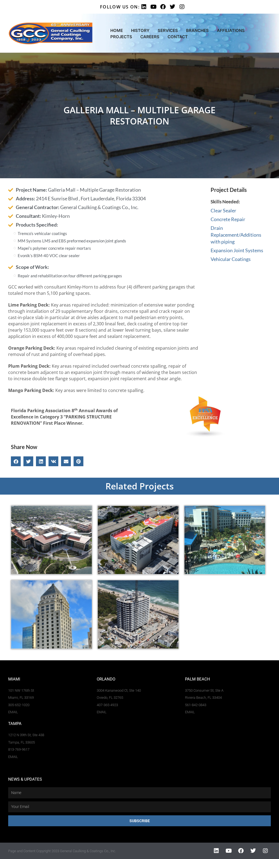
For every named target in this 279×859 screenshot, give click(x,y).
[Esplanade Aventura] (224, 540)
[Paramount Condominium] (138, 614)
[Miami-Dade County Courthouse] (51, 614)
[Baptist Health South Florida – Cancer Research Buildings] (51, 540)
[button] (16, 461)
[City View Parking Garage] (138, 540)
